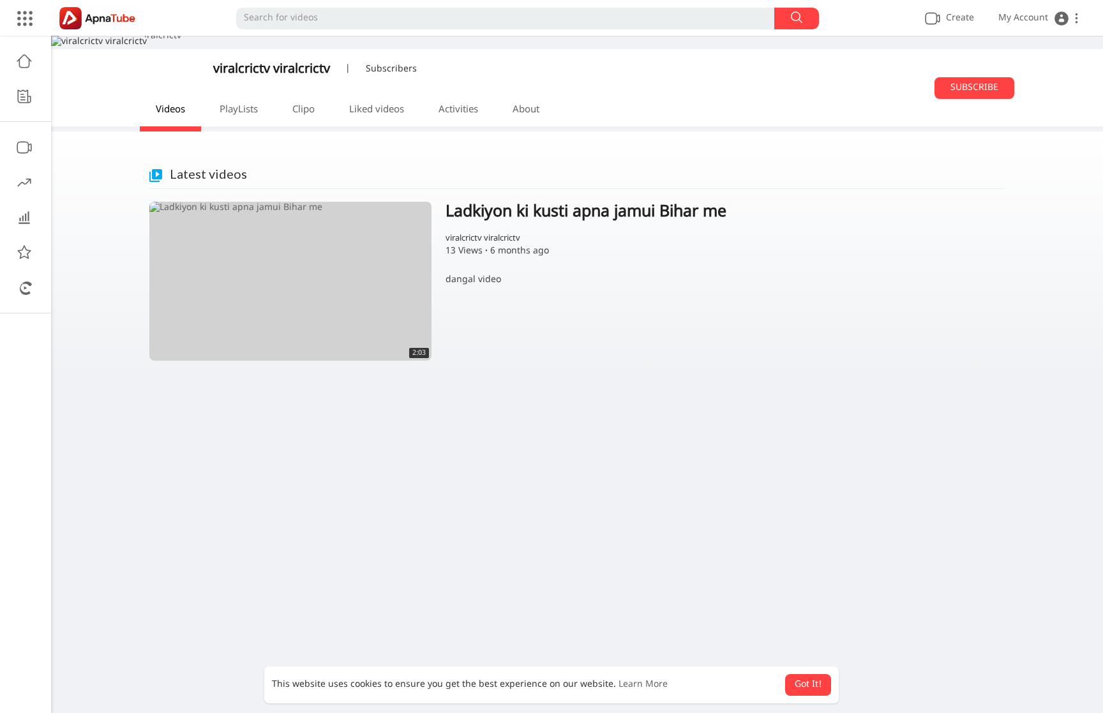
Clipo (303, 110)
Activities (458, 110)
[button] (1038, 18)
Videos (170, 110)
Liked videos (376, 110)
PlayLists (239, 110)
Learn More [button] (643, 685)
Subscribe (974, 88)
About (526, 110)
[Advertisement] (577, 478)
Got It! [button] (808, 685)
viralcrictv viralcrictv (271, 69)
